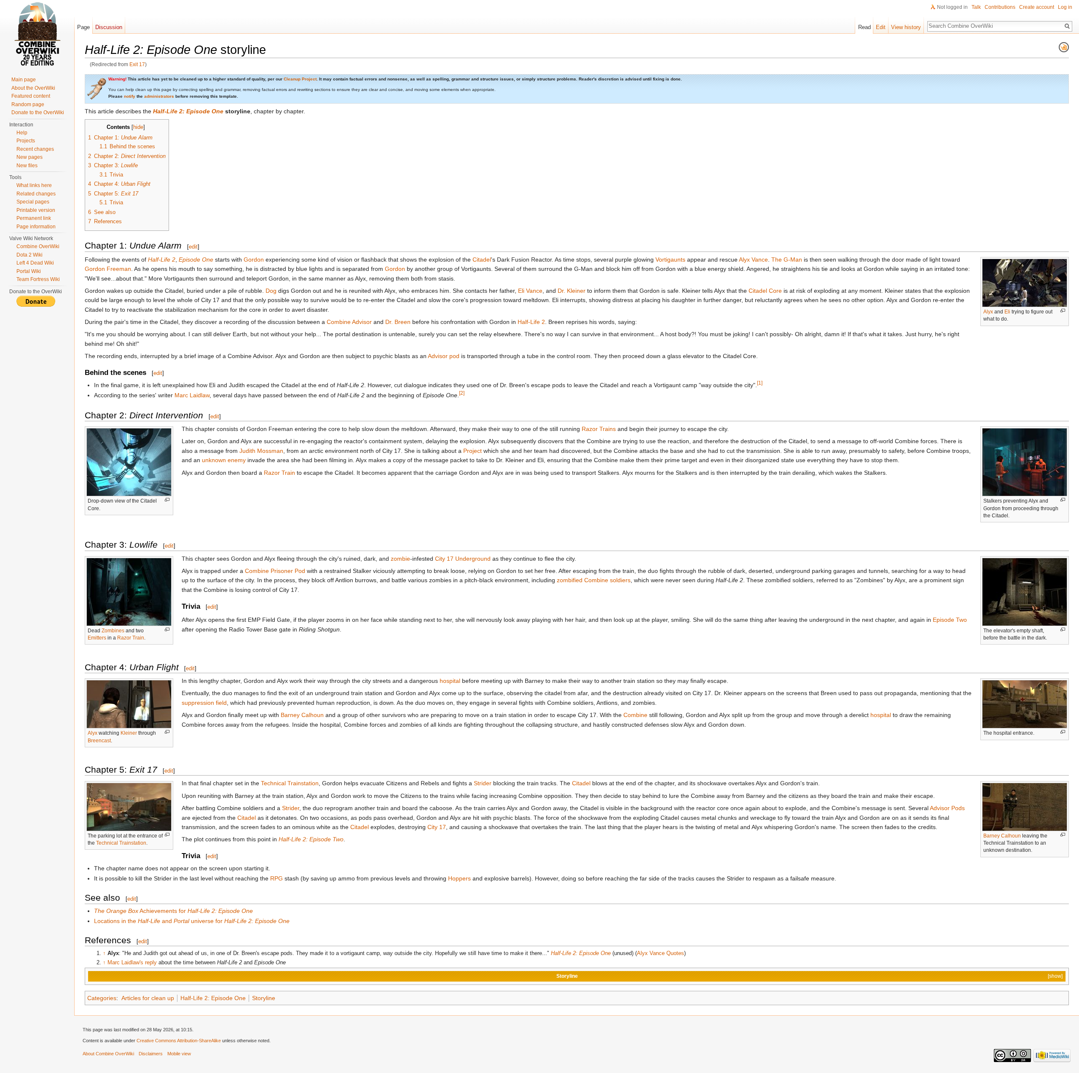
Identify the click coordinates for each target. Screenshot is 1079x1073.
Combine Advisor (349, 321)
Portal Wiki (28, 271)
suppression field (204, 702)
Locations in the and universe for (192, 921)
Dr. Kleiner (571, 290)
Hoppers (459, 878)
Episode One (196, 259)
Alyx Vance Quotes (660, 953)
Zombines (113, 631)
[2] (461, 393)
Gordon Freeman (108, 268)
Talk (976, 7)
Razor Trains (599, 428)
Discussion (108, 27)
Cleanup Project (300, 79)
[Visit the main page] (37, 33)
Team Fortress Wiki (38, 279)
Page (83, 27)
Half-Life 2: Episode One (188, 111)
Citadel (481, 259)
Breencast (99, 741)
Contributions (1000, 7)
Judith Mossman (261, 450)
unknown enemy (224, 460)
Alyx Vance (753, 259)
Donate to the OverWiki (37, 112)
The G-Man (786, 259)
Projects (25, 141)
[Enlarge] (1063, 310)
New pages (29, 157)
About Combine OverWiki (108, 1053)
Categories (101, 998)
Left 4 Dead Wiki (35, 263)
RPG (276, 878)
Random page (27, 104)
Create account (1036, 7)
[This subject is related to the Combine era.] (1064, 46)
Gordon (254, 259)
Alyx (988, 312)
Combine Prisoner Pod (275, 570)
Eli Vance (530, 290)
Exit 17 (137, 64)
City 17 (436, 827)
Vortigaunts (670, 259)
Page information (36, 227)
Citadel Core (765, 290)
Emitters (97, 638)
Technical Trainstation (121, 843)
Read (864, 27)
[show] (1055, 976)
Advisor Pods (947, 808)
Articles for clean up (147, 998)
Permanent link (33, 218)
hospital (450, 680)
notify (129, 96)
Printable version (35, 210)
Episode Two (950, 619)
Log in (1065, 7)
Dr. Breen (398, 321)
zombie (400, 558)
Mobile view (179, 1053)
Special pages (32, 202)
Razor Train (279, 472)
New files (27, 166)
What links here (34, 185)
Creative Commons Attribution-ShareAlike (179, 1040)
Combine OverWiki (37, 246)
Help (21, 133)
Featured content (30, 96)
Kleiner (129, 733)
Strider (482, 783)
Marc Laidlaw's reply (132, 962)
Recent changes (35, 149)
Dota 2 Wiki (29, 255)
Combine (635, 715)
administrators (159, 96)
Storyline (567, 976)
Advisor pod (443, 356)
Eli (1007, 312)
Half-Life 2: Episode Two (311, 839)
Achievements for (173, 910)
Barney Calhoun (302, 715)
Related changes (36, 194)
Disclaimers (151, 1053)
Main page (23, 80)
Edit (881, 27)
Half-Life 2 (161, 259)
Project (472, 450)
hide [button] (138, 127)
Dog (271, 290)
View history (906, 27)
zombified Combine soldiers (594, 580)
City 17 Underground (463, 558)
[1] (759, 382)
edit (193, 246)
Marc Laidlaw (191, 395)
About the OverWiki (33, 88)
